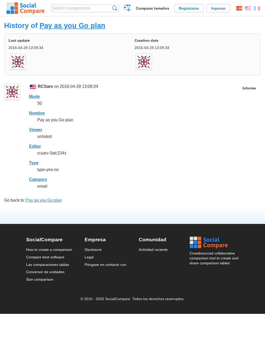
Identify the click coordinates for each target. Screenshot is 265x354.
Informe (249, 88)
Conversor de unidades (45, 272)
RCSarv (45, 86)
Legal (89, 257)
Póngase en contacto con (105, 265)
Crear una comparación (127, 9)
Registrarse (189, 8)
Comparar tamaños (152, 8)
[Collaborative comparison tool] (25, 8)
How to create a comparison (49, 249)
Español (239, 8)
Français (257, 8)
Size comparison (39, 279)
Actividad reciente (153, 249)
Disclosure (93, 249)
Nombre (37, 113)
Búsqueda (114, 8)
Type (34, 163)
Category (38, 179)
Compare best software (45, 257)
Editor (35, 146)
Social (214, 242)
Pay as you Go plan (72, 26)
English (248, 8)
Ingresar (218, 8)
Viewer (35, 130)
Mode (34, 96)
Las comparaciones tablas (47, 265)
